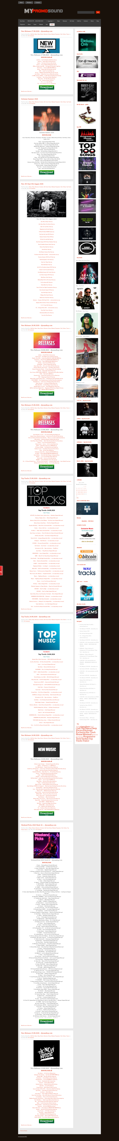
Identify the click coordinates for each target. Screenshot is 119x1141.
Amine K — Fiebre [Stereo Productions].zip (46, 61)
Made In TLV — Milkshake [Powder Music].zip (46, 790)
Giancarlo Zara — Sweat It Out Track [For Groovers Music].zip (46, 375)
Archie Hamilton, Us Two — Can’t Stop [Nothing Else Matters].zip (46, 434)
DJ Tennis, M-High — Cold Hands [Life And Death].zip (46, 447)
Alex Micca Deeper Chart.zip (46, 221)
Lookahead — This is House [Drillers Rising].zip (46, 77)
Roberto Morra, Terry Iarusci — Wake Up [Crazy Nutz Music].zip (46, 798)
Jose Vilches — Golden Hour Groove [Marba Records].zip (46, 74)
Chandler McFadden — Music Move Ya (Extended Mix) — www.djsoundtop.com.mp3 (46, 525)
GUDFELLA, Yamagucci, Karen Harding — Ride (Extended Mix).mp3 (46, 694)
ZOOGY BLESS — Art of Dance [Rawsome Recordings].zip (46, 1117)
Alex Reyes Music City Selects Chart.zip (47, 224)
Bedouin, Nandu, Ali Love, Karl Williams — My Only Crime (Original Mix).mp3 (46, 520)
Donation (29, 2)
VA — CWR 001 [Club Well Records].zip (46, 806)
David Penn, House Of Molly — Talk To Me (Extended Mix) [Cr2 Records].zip (47, 440)
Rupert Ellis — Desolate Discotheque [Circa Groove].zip (46, 800)
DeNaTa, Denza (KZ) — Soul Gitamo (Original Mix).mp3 (46, 535)
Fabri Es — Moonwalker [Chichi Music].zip (46, 370)
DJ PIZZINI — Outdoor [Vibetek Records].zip (46, 364)
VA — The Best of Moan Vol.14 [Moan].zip (46, 807)
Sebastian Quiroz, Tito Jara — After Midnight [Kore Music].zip (46, 386)
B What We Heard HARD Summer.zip (46, 231)
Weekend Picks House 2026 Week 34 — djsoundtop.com (88, 689)
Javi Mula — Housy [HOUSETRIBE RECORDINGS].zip (46, 453)
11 (78, 490)
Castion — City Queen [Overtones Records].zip (46, 63)
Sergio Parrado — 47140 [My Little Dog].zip (46, 1110)
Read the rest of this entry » (26, 91)
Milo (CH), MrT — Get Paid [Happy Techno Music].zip (46, 384)
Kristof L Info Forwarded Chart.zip (46, 269)
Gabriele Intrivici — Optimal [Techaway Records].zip (46, 1084)
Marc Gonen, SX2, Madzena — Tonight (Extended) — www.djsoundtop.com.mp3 (46, 573)
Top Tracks (22, 21)
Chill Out (79, 21)
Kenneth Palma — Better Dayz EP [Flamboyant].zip (46, 787)
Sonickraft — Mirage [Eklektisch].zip (46, 1112)
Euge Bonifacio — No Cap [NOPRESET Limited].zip (46, 1079)
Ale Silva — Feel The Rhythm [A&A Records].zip (47, 59)
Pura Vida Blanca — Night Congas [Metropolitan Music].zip (46, 1099)
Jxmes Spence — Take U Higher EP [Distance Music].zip (46, 1093)
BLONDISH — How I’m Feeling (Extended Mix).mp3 (47, 669)
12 (79, 490)
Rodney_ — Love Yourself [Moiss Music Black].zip (46, 456)
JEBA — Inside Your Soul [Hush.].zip (46, 70)
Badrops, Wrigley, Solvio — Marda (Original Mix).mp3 (46, 517)
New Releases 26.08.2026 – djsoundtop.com (36, 325)
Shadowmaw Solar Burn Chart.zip (46, 297)
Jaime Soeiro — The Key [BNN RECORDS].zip (46, 67)
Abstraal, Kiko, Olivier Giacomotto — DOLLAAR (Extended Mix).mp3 (46, 659)
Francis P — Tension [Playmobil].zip (46, 1082)
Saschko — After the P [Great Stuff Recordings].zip (46, 1109)
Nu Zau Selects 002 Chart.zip (46, 282)
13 (81, 490)
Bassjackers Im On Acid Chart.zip (46, 229)
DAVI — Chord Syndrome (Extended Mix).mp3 (46, 674)
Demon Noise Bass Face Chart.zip (46, 246)
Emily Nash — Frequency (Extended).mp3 (46, 687)
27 (81, 494)
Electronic (65, 21)
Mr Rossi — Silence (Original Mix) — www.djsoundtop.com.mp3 (46, 583)
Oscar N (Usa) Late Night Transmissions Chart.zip (47, 287)
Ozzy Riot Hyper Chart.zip (46, 292)
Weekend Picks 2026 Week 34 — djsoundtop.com (38, 825)
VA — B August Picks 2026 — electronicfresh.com (86, 636)
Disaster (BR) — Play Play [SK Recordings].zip (46, 1076)
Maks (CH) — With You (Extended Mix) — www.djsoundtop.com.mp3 (46, 568)
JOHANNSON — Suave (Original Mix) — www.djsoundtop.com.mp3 (46, 553)
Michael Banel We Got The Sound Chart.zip (46, 279)
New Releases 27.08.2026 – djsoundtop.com (36, 31)
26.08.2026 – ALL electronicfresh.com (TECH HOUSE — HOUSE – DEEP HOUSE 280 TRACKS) (89, 644)
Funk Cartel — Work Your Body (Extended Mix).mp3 (46, 689)
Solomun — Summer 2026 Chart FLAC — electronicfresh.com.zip (46, 300)
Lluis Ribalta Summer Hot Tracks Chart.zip (46, 272)
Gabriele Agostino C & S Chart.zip (46, 259)
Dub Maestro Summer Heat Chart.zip (46, 251)
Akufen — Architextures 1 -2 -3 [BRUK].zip (47, 765)
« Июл (77, 497)
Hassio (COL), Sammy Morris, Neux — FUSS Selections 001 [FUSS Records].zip (46, 378)
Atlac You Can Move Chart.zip (46, 226)
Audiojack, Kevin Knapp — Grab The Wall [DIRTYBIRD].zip (46, 1074)
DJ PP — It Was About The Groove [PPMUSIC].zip (46, 445)
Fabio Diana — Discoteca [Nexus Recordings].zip (47, 781)
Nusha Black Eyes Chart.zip (46, 284)
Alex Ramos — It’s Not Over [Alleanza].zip (46, 1073)
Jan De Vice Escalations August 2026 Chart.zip (46, 267)
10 (76, 490)
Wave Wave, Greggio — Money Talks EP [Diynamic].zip (46, 1115)
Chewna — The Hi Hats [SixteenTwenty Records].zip (46, 773)
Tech (47, 24)
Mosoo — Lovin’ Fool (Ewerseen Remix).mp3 (46, 581)
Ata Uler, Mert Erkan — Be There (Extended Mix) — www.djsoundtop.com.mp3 (46, 661)
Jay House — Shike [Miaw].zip (46, 1092)
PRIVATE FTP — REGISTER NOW (35, 21)
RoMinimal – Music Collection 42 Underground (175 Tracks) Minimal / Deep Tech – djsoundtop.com (88, 656)
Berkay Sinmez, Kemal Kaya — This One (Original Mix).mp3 (46, 522)
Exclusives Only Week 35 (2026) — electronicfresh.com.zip (46, 254)
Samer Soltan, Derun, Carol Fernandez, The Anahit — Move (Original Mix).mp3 (46, 593)
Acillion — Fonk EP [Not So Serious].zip (46, 354)
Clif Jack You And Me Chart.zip (46, 239)
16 (86, 490)
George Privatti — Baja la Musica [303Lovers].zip (47, 1087)
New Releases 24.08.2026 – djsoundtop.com (36, 735)
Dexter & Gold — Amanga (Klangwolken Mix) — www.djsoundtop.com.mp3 (46, 538)
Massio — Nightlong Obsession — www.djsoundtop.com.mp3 (46, 576)
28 (82, 494)
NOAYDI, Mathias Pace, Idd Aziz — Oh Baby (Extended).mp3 (46, 707)
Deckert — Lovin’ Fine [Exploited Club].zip (46, 442)
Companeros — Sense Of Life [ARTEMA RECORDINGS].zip (46, 359)
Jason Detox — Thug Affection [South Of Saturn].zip (46, 1090)
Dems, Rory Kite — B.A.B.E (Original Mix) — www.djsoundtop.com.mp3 (47, 679)
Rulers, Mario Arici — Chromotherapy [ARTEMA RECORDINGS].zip (46, 1107)
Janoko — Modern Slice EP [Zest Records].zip (46, 69)
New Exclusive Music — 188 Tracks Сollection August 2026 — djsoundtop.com (88, 718)
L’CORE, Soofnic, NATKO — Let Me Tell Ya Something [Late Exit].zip (46, 75)
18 (78, 492)
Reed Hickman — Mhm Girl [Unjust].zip (46, 796)
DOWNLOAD (46, 135)
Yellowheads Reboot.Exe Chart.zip (47, 312)
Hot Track (72, 21)
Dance (58, 21)
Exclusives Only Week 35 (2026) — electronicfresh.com (87, 625)
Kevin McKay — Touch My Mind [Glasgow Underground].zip (46, 455)
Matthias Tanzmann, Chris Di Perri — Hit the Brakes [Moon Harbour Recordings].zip (46, 1098)
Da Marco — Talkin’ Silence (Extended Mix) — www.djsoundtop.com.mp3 (46, 530)
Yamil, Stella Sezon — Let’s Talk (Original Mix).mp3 (46, 603)
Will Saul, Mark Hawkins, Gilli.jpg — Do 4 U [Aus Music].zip (46, 462)
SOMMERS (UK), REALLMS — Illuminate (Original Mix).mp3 (47, 717)
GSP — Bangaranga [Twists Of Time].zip (46, 376)
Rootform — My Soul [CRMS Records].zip (46, 1106)
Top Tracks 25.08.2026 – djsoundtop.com (35, 478)
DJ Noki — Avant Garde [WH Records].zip (46, 362)
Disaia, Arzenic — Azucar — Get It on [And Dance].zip (46, 444)
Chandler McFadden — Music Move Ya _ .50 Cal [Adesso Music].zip (47, 771)
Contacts (38, 2)
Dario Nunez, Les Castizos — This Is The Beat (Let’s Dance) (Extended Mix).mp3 (46, 533)
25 (78, 494)
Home (21, 2)
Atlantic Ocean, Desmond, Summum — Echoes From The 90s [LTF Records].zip (46, 436)
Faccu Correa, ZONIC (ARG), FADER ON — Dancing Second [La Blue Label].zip (46, 372)
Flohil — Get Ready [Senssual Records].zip (46, 782)
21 (82, 492)
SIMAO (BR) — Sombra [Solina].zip (46, 804)
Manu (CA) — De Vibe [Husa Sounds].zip (46, 78)
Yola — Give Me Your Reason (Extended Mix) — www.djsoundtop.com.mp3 (46, 606)
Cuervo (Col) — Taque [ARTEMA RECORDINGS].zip (47, 361)
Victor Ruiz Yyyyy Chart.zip (46, 310)
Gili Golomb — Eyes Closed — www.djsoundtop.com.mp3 (46, 545)
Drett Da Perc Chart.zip (46, 249)
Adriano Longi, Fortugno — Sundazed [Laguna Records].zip (46, 763)
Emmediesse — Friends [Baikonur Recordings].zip (46, 1077)
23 (86, 492)
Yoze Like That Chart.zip (47, 315)
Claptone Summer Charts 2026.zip (46, 236)
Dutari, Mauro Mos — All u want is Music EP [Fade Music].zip (46, 365)
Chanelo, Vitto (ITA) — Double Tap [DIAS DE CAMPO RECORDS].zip (46, 358)
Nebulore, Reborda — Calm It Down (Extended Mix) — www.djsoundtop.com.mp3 (47, 704)
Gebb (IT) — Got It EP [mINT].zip (46, 1085)
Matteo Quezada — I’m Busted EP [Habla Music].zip (46, 383)
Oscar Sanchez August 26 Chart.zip (47, 289)
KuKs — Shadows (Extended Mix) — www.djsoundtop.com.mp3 (46, 560)
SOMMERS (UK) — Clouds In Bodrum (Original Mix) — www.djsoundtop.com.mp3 (46, 715)
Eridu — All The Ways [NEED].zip (47, 450)
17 (76, 492)
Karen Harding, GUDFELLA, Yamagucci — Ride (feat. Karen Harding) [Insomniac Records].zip (46, 785)
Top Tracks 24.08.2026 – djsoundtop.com (35, 617)
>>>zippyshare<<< (50, 21)
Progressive (22, 24)
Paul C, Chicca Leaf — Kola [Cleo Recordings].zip (46, 795)
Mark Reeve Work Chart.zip (46, 277)
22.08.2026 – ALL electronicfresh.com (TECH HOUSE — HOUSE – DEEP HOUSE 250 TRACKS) (89, 713)
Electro (92, 21)
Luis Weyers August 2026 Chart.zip (46, 274)
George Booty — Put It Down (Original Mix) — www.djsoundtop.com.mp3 (46, 692)
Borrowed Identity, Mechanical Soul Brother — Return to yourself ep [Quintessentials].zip (46, 437)
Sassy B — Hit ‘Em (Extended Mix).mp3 (46, 712)
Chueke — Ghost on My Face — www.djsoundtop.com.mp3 (46, 528)
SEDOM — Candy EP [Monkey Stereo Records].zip (46, 459)
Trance (35, 24)
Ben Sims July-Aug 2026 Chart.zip (47, 234)
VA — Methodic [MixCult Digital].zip (46, 389)
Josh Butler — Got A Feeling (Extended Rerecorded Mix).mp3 (46, 699)
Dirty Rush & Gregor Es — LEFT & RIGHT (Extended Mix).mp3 (46, 684)
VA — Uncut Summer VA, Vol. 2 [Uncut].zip (46, 83)
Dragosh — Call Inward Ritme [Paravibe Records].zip (46, 776)
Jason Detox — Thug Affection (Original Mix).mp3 (46, 550)
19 (79, 492)
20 (81, 492)
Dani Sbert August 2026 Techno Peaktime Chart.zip (46, 241)
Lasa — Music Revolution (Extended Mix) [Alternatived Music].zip (46, 789)
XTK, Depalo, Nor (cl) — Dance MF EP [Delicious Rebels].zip (46, 809)
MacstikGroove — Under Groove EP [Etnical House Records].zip (46, 381)
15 (84, 490)
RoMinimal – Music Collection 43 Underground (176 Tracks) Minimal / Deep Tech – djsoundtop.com (88, 650)
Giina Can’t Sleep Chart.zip (46, 262)
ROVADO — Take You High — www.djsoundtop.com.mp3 (47, 588)
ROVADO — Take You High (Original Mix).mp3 (47, 591)
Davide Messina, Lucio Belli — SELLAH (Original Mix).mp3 (46, 677)
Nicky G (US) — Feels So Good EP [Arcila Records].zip (46, 792)
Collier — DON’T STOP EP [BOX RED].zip (46, 774)
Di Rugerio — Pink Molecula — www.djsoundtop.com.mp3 (46, 540)
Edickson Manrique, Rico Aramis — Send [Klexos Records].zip (46, 367)
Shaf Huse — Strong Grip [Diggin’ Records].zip (46, 803)
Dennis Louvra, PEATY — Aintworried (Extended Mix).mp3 (46, 682)
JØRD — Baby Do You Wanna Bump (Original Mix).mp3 (46, 555)
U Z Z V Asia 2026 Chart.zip (46, 305)
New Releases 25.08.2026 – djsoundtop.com (36, 405)
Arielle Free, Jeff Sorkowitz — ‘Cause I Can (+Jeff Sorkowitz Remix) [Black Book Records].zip (46, 768)
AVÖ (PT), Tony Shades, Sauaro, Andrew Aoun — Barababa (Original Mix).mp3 (46, 515)
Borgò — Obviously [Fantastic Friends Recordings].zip (47, 770)
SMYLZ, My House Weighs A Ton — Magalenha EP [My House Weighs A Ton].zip (46, 387)
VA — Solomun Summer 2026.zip (46, 80)
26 (79, 494)
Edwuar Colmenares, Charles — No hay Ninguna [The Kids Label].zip (46, 369)
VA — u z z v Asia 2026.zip (46, 81)
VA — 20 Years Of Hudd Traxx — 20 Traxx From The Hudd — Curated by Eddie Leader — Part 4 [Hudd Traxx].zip (46, 461)
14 (82, 490)
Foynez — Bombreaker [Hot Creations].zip (46, 1081)
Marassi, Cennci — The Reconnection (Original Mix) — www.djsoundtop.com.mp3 (46, 571)
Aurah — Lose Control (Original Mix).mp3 (46, 664)
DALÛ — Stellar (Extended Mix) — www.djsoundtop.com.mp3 (47, 671)
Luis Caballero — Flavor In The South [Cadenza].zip (46, 1096)
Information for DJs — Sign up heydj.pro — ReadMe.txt (46, 548)
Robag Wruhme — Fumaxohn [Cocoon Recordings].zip (46, 1104)
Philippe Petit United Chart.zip (47, 295)
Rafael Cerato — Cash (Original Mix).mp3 (46, 709)
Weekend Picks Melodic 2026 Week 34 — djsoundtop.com (88, 685)
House (29, 24)
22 (84, 492)
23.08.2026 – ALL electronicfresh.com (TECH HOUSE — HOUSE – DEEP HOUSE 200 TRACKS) (89, 698)
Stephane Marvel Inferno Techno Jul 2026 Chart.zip (46, 302)
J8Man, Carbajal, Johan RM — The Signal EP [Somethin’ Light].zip (46, 66)
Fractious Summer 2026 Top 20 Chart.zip (46, 257)
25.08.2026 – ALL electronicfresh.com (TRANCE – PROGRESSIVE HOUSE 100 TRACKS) (88, 662)
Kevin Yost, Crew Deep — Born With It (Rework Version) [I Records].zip (46, 1095)
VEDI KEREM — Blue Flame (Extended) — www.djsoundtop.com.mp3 (46, 598)
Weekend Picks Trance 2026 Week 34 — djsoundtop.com (88, 693)
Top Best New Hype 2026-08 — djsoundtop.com (86, 706)
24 (76, 494)
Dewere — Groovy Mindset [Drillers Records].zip (47, 64)
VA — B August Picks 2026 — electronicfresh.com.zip (47, 307)
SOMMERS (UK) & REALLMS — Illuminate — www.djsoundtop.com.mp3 (46, 596)
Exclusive (86, 21)
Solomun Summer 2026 (29, 99)
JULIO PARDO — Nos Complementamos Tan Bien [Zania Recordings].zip (47, 380)
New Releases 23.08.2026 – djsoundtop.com (36, 1033)
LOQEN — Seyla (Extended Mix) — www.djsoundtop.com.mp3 (47, 563)
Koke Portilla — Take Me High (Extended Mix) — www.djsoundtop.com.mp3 (46, 558)
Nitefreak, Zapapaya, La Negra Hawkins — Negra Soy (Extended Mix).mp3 (46, 586)
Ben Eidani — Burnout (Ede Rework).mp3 (46, 666)
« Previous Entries (23, 1130)
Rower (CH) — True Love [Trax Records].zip (46, 458)
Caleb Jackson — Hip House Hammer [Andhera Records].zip (46, 439)
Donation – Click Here (88, 521)
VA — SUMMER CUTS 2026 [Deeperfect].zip (46, 1114)
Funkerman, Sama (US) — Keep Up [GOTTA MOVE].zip (46, 451)
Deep (98, 21)
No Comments (31, 35)
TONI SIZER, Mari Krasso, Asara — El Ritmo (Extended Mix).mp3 (46, 720)
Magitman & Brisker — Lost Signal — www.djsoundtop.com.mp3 (46, 565)
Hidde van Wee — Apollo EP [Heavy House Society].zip (46, 784)
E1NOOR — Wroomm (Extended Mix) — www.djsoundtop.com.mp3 (46, 543)
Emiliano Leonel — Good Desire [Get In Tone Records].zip (47, 448)
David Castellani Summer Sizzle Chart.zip (46, 244)
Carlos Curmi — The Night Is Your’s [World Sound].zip (46, 356)
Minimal (41, 24)
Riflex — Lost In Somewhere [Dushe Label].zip (46, 1103)
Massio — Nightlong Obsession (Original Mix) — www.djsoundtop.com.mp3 (46, 578)
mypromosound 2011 (22, 1136)
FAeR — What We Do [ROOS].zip (46, 373)
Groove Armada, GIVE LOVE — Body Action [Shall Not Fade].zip (46, 1088)
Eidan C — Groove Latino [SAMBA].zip (46, 779)
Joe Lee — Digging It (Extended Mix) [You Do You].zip (46, 72)
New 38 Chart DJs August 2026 (32, 184)
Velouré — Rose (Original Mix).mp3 (46, 722)
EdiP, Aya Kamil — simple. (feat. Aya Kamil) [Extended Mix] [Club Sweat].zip (46, 778)
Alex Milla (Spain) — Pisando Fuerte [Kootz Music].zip (46, 767)
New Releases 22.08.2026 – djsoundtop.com (89, 709)
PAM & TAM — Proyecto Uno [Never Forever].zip (46, 793)
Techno (52, 24)
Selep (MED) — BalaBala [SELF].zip (46, 801)
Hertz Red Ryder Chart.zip (46, 264)
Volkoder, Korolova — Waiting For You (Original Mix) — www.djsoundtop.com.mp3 (46, 601)
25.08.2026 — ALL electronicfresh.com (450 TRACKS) (89, 672)
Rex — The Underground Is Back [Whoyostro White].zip (46, 1101)
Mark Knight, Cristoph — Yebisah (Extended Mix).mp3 (46, 702)
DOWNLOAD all (46, 57)
